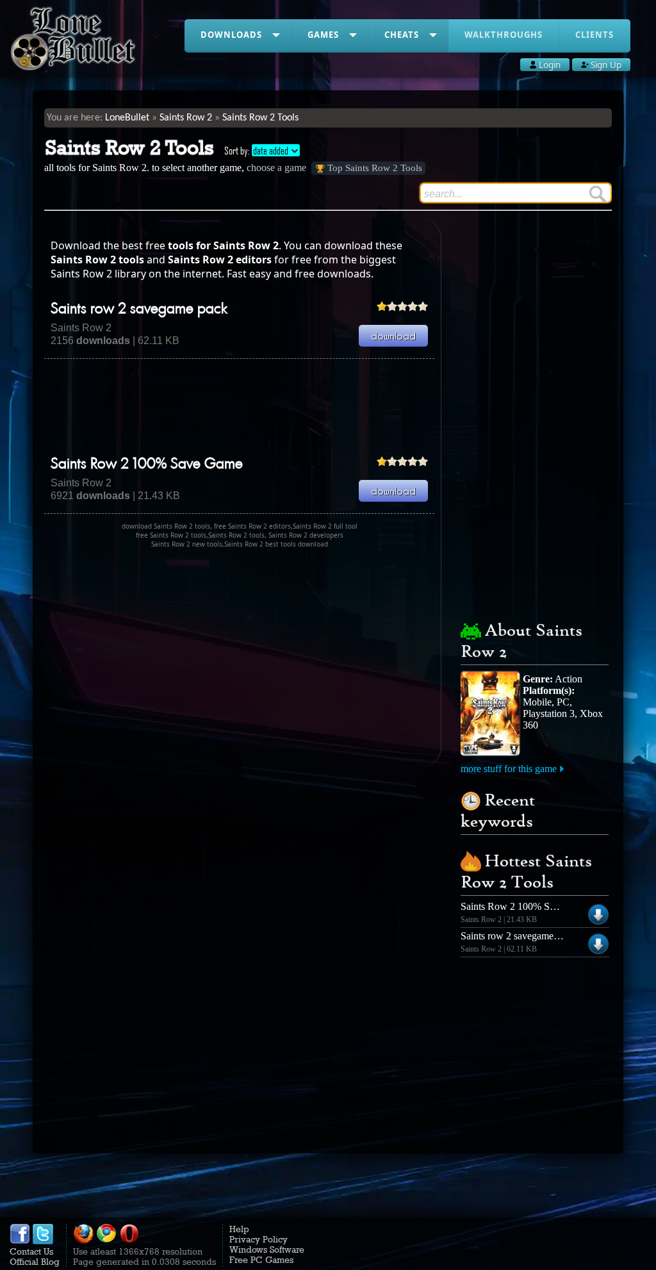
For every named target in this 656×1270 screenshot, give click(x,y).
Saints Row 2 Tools (260, 118)
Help (239, 1229)
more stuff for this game (509, 768)
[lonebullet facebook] (20, 1241)
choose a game (276, 167)
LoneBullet (127, 118)
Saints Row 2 (186, 118)
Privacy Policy (258, 1239)
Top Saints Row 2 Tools (374, 168)
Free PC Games (261, 1260)
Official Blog (35, 1262)
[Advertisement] (277, 407)
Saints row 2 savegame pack (139, 309)
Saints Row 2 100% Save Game (147, 465)
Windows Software (266, 1249)
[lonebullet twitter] (43, 1241)
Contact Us (31, 1251)
